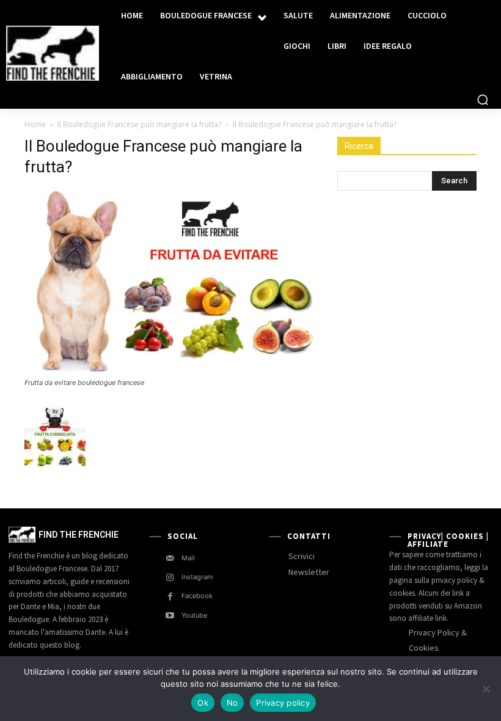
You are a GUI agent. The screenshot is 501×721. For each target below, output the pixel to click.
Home (35, 124)
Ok (202, 703)
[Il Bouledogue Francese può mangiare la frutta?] (172, 371)
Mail (188, 558)
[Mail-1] (170, 558)
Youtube (194, 615)
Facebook (197, 595)
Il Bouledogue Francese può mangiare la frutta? (139, 124)
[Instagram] (170, 577)
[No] (486, 689)
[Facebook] (170, 596)
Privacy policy (283, 703)
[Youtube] (170, 615)
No (232, 703)
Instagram (197, 577)
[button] (483, 99)
